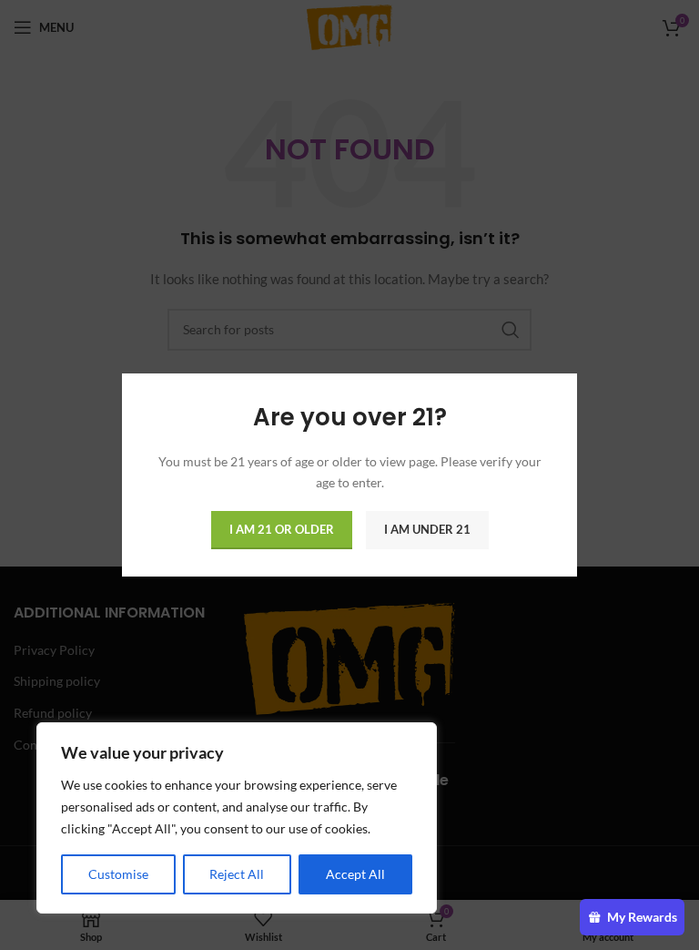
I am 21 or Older (281, 529)
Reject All (236, 874)
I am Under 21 (427, 529)
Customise (118, 874)
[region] (236, 818)
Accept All (355, 874)
